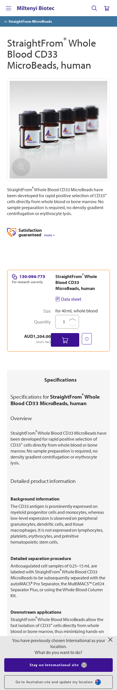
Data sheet (71, 299)
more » (49, 235)
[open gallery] (58, 129)
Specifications (60, 379)
